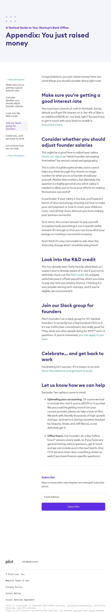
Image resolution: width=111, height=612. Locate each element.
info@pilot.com (30, 561)
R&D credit (77, 274)
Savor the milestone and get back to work (67, 370)
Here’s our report (52, 156)
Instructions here (52, 124)
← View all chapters (15, 79)
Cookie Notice (13, 593)
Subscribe (73, 506)
